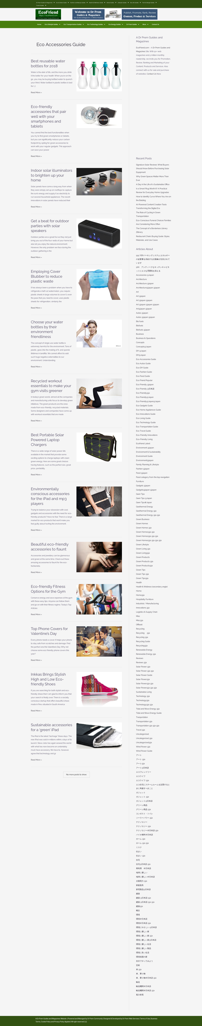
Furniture (140, 481)
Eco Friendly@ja (143, 393)
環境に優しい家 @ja (144, 936)
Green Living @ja (143, 549)
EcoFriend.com (142, 48)
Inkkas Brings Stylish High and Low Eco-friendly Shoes (48, 679)
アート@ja (140, 763)
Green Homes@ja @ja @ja (147, 536)
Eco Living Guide (143, 418)
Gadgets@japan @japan (146, 490)
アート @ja (140, 759)
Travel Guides (40, 5)
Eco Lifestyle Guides (51, 24)
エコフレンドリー (143, 772)
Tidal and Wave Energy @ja (148, 709)
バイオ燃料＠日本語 (144, 835)
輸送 (138, 982)
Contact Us (155, 24)
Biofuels (139, 325)
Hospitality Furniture (144, 599)
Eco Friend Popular (144, 380)
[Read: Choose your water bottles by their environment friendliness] (99, 333)
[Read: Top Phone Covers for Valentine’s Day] (99, 641)
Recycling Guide (143, 641)
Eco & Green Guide (61, 2)
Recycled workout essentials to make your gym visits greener (51, 386)
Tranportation (142, 717)
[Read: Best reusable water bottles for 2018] (99, 75)
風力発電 (140, 995)
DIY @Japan (141, 351)
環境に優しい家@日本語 (146, 940)
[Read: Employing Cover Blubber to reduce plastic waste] (99, 284)
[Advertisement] (153, 116)
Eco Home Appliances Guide (148, 410)
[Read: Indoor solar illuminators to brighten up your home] (99, 181)
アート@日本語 (142, 768)
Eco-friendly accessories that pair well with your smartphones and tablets (48, 116)
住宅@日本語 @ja (143, 864)
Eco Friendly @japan (144, 384)
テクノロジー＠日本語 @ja (147, 830)
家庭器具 (140, 885)
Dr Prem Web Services (131, 1019)
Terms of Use (145, 1019)
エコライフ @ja (142, 780)
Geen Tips (140, 494)
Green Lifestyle (142, 544)
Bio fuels (140, 321)
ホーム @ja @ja (142, 843)
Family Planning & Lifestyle (147, 464)
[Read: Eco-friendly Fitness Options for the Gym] (99, 599)
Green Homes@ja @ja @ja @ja (149, 540)
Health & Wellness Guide (96, 2)
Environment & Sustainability (148, 452)
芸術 (138, 965)
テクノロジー (141, 822)
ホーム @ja (140, 839)
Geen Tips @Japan (144, 498)
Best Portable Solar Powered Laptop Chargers (47, 440)
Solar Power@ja (143, 679)
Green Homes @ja (144, 528)
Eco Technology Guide (146, 422)
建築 (138, 894)
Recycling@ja (142, 646)
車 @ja (138, 969)
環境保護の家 (141, 957)
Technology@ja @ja (144, 704)
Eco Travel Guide (143, 431)
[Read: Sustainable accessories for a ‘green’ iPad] (99, 735)
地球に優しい (141, 872)
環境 (138, 915)
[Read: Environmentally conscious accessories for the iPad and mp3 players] (99, 501)
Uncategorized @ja (144, 738)
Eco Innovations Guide (145, 414)
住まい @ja (140, 856)
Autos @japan (142, 313)
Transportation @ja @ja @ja (147, 726)
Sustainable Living (144, 692)
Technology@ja (142, 700)
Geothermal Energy (144, 507)
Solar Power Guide (144, 675)
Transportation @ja (144, 721)
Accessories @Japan (145, 275)
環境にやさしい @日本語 (146, 927)
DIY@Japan (141, 355)
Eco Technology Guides (95, 24)
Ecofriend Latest (143, 443)
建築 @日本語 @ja (143, 898)
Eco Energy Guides (115, 24)
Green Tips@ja (142, 578)
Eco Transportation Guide (147, 427)
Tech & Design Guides (148, 2)
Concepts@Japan (143, 347)
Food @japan (141, 473)
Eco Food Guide (143, 376)
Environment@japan (144, 460)
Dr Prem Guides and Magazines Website (52, 1019)
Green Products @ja (144, 561)
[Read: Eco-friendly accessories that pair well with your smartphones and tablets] (99, 116)
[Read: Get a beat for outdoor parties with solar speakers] (99, 233)
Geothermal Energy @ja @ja (148, 515)
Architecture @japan (144, 283)
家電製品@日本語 (143, 889)
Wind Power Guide (144, 751)
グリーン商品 (141, 805)
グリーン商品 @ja (143, 809)
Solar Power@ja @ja (144, 683)
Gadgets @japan (143, 486)
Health (139, 582)
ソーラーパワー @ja (144, 818)
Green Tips (140, 570)
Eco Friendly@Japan (144, 397)
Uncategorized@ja (144, 742)
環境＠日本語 (141, 919)
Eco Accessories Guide (146, 359)
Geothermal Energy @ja (146, 511)
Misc (138, 616)
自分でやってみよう (144, 961)
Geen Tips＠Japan (144, 502)
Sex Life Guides (134, 2)
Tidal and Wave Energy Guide (149, 713)
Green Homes (142, 523)
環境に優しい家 (142, 931)
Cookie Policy (46, 1022)
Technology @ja (143, 696)
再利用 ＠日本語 (143, 868)
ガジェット (140, 792)
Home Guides (110, 2)
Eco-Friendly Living (144, 439)
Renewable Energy (144, 650)
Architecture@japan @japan (148, 288)
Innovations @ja (143, 608)
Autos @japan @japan (145, 317)
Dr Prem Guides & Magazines (44, 2)
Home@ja (140, 595)
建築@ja (139, 906)
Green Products (143, 557)
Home (39, 24)
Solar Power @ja (143, 667)
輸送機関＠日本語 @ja (145, 990)
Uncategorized (142, 734)
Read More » (36, 92)
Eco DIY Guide (142, 368)
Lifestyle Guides (122, 2)
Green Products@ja (144, 566)
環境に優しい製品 (143, 948)
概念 (138, 910)
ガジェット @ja (142, 797)
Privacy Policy (59, 1022)
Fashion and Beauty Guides (77, 2)
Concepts (140, 342)
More (144, 24)
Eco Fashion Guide (144, 372)
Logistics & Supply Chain (146, 612)
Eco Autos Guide (143, 363)
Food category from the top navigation (152, 477)
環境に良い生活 (142, 952)
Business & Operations (145, 338)
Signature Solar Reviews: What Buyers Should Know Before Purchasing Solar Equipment (152, 168)
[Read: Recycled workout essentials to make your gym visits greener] (99, 393)
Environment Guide (144, 456)
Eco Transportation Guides (73, 24)
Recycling (141, 629)
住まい (139, 851)
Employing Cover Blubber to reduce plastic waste (46, 276)
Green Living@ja (143, 553)
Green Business (142, 519)
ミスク (139, 847)
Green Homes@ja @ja (145, 532)
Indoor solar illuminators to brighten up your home (51, 175)
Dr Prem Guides (131, 24)
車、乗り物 (140, 974)
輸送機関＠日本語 (143, 986)
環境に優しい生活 (143, 944)
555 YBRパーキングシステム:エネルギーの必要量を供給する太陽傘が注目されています (153, 259)
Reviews (139, 658)
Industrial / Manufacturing (147, 603)
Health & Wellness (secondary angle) (152, 587)
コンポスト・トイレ (144, 814)
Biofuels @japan (143, 330)
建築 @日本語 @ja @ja (145, 902)
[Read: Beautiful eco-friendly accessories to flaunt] (99, 557)
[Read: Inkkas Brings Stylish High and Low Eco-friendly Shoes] (99, 689)
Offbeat (139, 624)
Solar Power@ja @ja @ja (146, 688)
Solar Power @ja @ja (145, 671)
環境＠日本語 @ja (143, 923)
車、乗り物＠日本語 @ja (146, 978)
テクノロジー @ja (143, 826)
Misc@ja (139, 620)
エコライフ (140, 776)
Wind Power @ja (143, 747)
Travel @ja (140, 730)
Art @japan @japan (144, 300)
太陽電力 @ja (141, 881)
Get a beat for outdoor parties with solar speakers (50, 226)
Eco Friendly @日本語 (145, 389)
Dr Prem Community (95, 1019)
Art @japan (140, 296)
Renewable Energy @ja (146, 654)
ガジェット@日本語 (144, 801)
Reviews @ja (141, 662)
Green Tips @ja (142, 574)
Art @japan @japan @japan (147, 304)
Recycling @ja (143, 633)
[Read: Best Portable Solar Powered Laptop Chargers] (99, 447)
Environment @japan (145, 448)
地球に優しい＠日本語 (145, 877)
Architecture (141, 279)
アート (139, 755)
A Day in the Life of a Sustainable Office (152, 184)
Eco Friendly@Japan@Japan (148, 401)
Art (137, 292)
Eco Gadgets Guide (144, 406)
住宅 (138, 860)
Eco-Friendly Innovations (146, 435)
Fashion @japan (142, 469)
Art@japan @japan (144, 309)
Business (140, 334)
